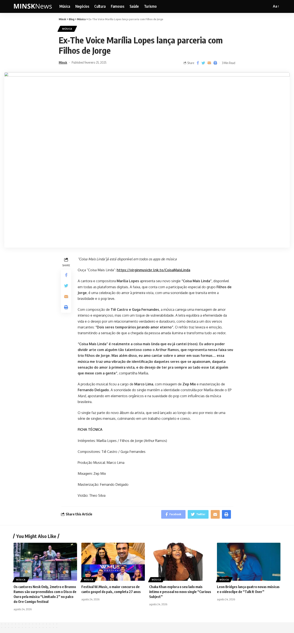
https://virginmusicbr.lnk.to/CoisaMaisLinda (153, 270)
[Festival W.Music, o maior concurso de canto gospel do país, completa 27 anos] (113, 562)
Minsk (63, 62)
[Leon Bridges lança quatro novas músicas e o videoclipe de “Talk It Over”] (248, 562)
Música (67, 28)
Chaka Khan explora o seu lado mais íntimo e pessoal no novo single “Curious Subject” (180, 592)
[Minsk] (33, 6)
